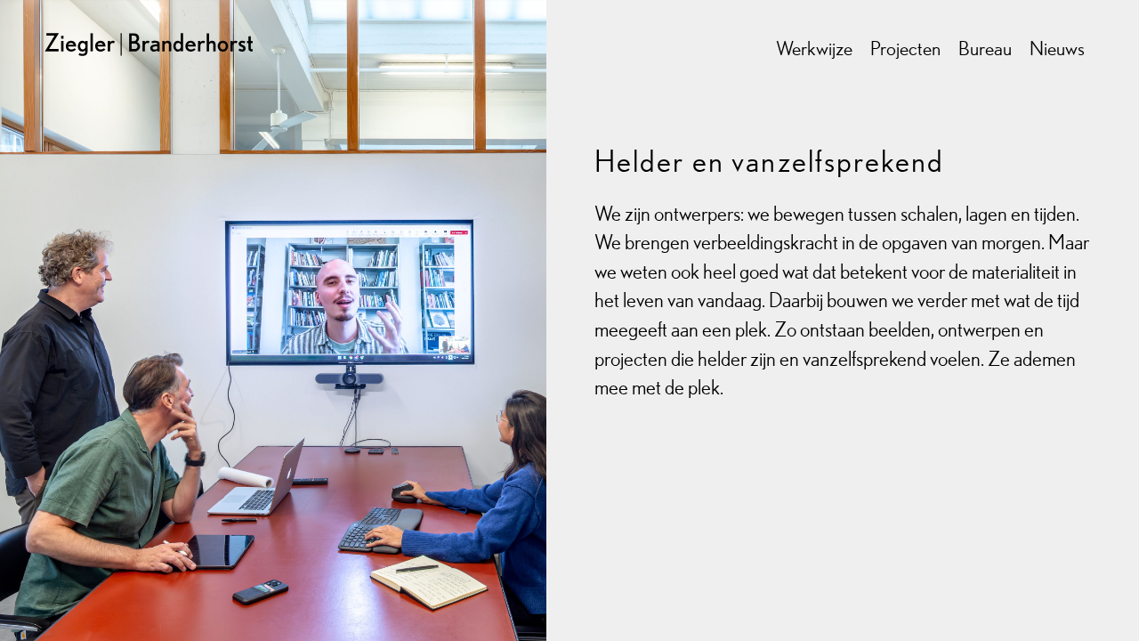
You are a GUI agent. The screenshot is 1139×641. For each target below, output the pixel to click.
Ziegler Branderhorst (166, 31)
